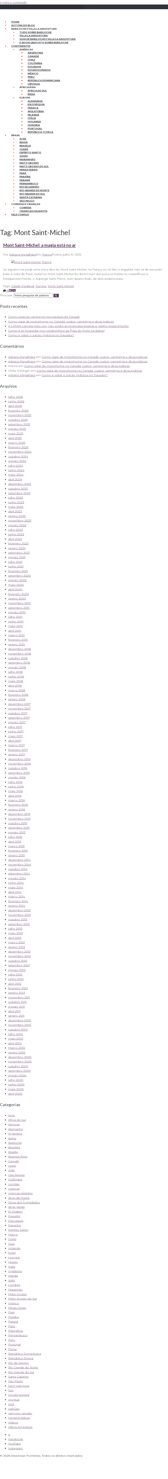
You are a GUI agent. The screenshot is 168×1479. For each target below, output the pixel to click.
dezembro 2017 (19, 704)
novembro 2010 (19, 1025)
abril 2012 (14, 984)
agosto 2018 (17, 667)
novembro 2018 (19, 653)
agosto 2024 (17, 461)
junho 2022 (16, 534)
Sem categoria (18, 1386)
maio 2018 (15, 681)
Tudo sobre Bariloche (35, 32)
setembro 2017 (19, 718)
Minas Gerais (28, 169)
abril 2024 (15, 479)
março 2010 (16, 1048)
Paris (11, 1326)
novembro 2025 (19, 415)
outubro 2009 (18, 1066)
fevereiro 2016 (18, 805)
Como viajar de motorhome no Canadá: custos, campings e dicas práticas (61, 321)
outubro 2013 (17, 919)
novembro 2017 (19, 708)
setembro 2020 (19, 575)
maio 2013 (15, 933)
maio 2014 (15, 887)
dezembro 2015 (19, 814)
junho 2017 (16, 731)
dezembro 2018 (19, 649)
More (12, 290)
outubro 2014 (17, 869)
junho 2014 (16, 883)
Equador (34, 66)
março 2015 (16, 846)
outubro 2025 (18, 420)
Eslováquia (36, 104)
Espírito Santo (30, 152)
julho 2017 (15, 727)
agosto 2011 (16, 1006)
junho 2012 (16, 979)
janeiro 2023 (17, 516)
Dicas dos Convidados (24, 1202)
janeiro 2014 (16, 906)
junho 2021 (16, 566)
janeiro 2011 (16, 1015)
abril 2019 (14, 631)
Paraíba (25, 176)
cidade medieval (22, 286)
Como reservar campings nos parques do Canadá (43, 317)
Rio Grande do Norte (34, 190)
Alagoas (14, 1124)
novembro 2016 (19, 763)
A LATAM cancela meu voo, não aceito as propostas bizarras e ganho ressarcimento (68, 326)
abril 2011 (14, 1011)
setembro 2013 (19, 924)
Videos (13, 1422)
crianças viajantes (33, 211)
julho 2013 (15, 928)
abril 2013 (14, 938)
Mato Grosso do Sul (34, 166)
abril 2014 (15, 892)
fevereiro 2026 (18, 410)
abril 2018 (15, 685)
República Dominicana (44, 80)
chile (11, 1170)
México (33, 73)
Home (15, 21)
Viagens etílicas (19, 1418)
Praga (12, 1349)
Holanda (34, 121)
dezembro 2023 (19, 484)
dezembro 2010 (19, 1020)
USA (11, 1404)
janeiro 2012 (16, 993)
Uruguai (34, 83)
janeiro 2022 (17, 548)
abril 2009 (15, 1093)
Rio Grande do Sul (32, 193)
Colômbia (35, 63)
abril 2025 (15, 438)
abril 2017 (14, 740)
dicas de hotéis (19, 1198)
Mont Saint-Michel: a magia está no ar (39, 245)
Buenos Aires (17, 1156)
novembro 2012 (19, 956)
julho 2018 (15, 672)
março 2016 (16, 800)
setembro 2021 (19, 552)
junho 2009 (16, 1084)
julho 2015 (15, 837)
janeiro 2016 (16, 809)
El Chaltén (15, 1211)
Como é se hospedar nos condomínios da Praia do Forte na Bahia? (56, 331)
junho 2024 (16, 470)
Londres (14, 1285)
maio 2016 (15, 791)
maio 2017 (15, 736)
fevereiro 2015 (18, 850)
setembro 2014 (19, 873)
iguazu (13, 1262)
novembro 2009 (20, 1061)
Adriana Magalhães (22, 254)
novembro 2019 (19, 603)
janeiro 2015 (16, 855)
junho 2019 (16, 621)
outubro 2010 (18, 1029)
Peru (31, 76)
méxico (13, 1303)
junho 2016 (16, 786)
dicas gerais (16, 1207)
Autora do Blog (23, 25)
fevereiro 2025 (18, 447)
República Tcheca (40, 132)
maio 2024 (16, 474)
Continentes (20, 46)
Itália (32, 118)
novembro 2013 (19, 915)
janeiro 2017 (16, 754)
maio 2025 (15, 433)
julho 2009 (15, 1080)
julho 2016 (15, 782)
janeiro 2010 (16, 1052)
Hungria (34, 125)
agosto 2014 (17, 878)
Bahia (23, 142)
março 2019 (16, 635)
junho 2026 (16, 401)
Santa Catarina (30, 197)
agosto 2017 (17, 722)
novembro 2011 (19, 997)
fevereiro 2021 (18, 571)
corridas (13, 1184)
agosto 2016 (17, 777)
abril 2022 (15, 539)
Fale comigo (20, 214)
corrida (25, 207)
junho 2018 (16, 676)
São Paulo (26, 200)
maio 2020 (16, 585)
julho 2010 (15, 1034)
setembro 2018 (19, 662)
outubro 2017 (17, 713)
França (33, 107)
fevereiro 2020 (18, 594)
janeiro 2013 (16, 947)
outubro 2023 (18, 488)
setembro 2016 (19, 773)
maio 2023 (15, 507)
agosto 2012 (17, 970)
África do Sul (37, 90)
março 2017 (16, 745)
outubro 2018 (18, 658)
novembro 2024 (20, 452)
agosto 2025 (17, 429)
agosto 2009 (17, 1075)
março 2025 (16, 443)
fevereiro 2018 (18, 695)
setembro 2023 (19, 493)
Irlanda (33, 114)
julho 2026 (15, 397)
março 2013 (16, 942)
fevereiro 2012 (18, 988)
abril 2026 (15, 406)
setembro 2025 (19, 424)
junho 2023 (16, 502)
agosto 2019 (17, 612)
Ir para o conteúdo (13, 2)
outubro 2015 (17, 823)
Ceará (23, 149)
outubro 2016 (17, 768)
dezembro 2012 (19, 951)
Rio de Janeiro (29, 186)
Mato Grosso (29, 162)
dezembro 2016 (19, 759)
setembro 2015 (19, 827)
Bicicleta (14, 1147)
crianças (14, 1188)
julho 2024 (15, 465)
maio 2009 (16, 1089)
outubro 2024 (18, 456)
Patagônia (15, 1331)
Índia (31, 94)
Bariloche (15, 1143)
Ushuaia (13, 1409)
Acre (22, 138)
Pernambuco (28, 183)
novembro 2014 (19, 864)
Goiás (23, 155)
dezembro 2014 (19, 860)
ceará (12, 1166)
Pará (22, 173)
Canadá (33, 56)
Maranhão (27, 159)
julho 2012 (15, 974)
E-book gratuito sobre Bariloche (43, 42)
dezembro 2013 (19, 910)
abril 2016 (14, 796)
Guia (11, 1244)
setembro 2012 (19, 965)
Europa (41, 286)
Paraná (24, 180)
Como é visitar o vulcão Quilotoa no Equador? (41, 335)
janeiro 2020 (17, 598)
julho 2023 (15, 497)
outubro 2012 (17, 961)
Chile (31, 59)
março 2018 (16, 690)
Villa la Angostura (33, 35)
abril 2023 (15, 511)
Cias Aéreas (16, 1175)
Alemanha (35, 101)
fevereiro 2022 (18, 543)
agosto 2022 (17, 525)
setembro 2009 (19, 1071)
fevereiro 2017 (18, 750)
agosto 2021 (17, 557)
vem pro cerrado (20, 1413)
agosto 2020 (17, 580)
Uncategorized (18, 1395)
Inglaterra (36, 111)
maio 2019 (15, 626)
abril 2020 (15, 589)
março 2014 (16, 896)
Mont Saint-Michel (61, 286)
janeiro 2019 (16, 644)
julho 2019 (15, 617)
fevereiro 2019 (18, 640)
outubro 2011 (17, 1002)
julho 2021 (15, 562)
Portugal (35, 128)
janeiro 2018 (16, 699)
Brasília (25, 145)
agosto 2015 (16, 832)
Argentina (35, 52)
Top (11, 1390)
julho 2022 (15, 530)
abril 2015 (14, 841)
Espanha (14, 1225)
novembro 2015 (19, 818)
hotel (12, 1253)
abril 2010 (15, 1043)
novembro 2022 (19, 520)
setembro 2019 (19, 608)
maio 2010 (15, 1038)
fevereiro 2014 (18, 901)
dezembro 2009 (20, 1057)
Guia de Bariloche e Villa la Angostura (47, 39)
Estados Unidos (39, 69)
